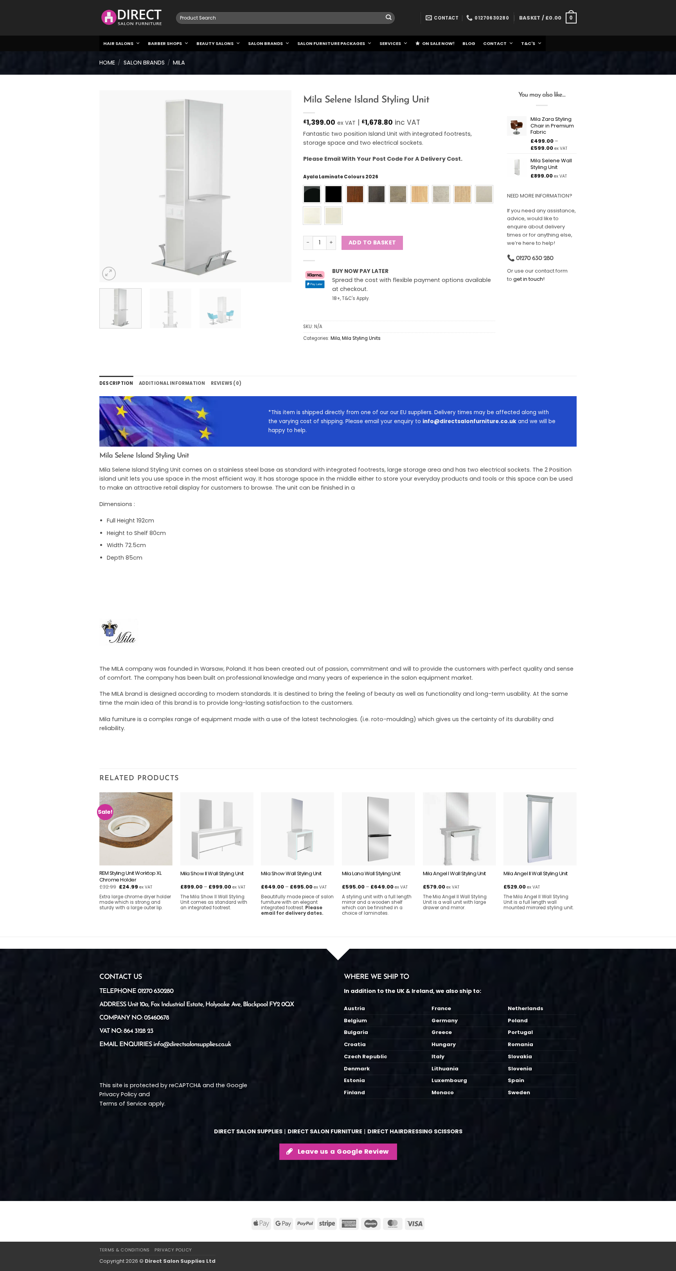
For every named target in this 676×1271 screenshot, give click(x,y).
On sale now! (438, 43)
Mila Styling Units (361, 338)
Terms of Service (123, 1104)
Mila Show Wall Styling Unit (291, 874)
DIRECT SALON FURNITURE (325, 1131)
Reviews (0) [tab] (226, 383)
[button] (548, 18)
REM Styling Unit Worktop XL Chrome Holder (130, 876)
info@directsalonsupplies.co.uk (192, 1044)
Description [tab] (116, 383)
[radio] (312, 194)
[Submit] (389, 18)
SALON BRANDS (265, 43)
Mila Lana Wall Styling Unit (371, 874)
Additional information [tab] (172, 383)
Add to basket (372, 242)
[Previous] (113, 186)
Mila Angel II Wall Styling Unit (535, 874)
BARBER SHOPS (165, 43)
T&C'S (528, 43)
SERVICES (390, 43)
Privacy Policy (118, 1094)
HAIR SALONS (118, 43)
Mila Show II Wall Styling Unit (212, 874)
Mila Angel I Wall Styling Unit (454, 874)
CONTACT (495, 43)
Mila (179, 62)
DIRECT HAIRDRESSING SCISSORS (414, 1131)
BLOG (468, 43)
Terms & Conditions (124, 1250)
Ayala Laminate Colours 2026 (340, 176)
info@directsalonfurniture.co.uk (469, 421)
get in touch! (529, 279)
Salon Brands (144, 62)
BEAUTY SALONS (215, 43)
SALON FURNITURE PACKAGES (331, 43)
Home (107, 62)
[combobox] (285, 18)
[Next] (278, 186)
